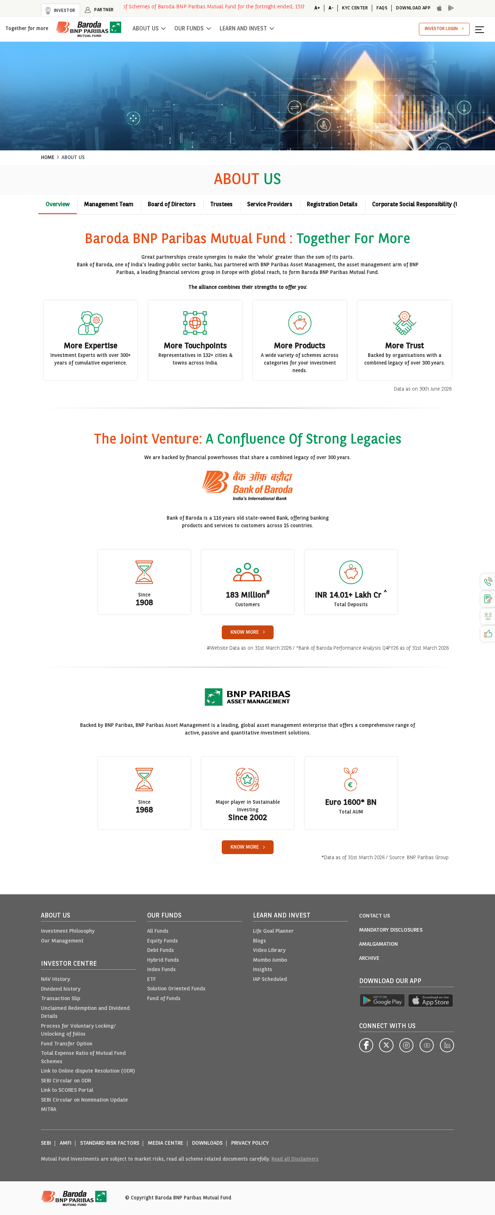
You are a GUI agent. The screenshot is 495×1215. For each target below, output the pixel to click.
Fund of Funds (163, 999)
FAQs (382, 8)
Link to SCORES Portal (67, 1090)
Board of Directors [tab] (172, 205)
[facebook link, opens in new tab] (366, 1045)
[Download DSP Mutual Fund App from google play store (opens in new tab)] (382, 1000)
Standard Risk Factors (109, 1143)
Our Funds (189, 29)
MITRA (48, 1109)
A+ (317, 8)
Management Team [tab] (108, 205)
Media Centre (165, 1143)
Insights (262, 970)
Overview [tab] (58, 205)
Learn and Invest (243, 29)
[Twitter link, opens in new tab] (386, 1045)
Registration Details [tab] (332, 205)
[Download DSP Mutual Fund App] (449, 8)
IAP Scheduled (270, 979)
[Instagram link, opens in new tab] (406, 1045)
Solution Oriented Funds (176, 989)
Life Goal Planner (273, 931)
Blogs (259, 941)
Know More (244, 632)
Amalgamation (378, 944)
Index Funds (161, 970)
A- (331, 8)
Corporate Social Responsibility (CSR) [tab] (419, 205)
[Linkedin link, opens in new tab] (447, 1045)
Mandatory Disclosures (391, 930)
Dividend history (60, 989)
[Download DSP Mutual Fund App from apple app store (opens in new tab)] (431, 1000)
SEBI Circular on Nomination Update (84, 1100)
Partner (103, 10)
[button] (482, 29)
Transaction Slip (60, 999)
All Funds (158, 931)
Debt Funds (160, 950)
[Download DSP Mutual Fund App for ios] (437, 8)
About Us (146, 29)
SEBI (46, 1143)
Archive (369, 958)
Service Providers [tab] (269, 205)
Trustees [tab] (221, 205)
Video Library (269, 950)
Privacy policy (250, 1143)
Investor (64, 10)
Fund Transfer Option (66, 1044)
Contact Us (374, 916)
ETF (151, 979)
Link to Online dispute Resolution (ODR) (88, 1071)
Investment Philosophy (68, 931)
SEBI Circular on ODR (66, 1081)
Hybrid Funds (163, 960)
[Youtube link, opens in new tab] (427, 1045)
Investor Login (441, 28)
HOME (47, 157)
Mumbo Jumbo (270, 960)
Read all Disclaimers (295, 1159)
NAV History (55, 979)
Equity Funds (162, 941)
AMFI (65, 1143)
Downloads (207, 1143)
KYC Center (355, 8)
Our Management (62, 941)
